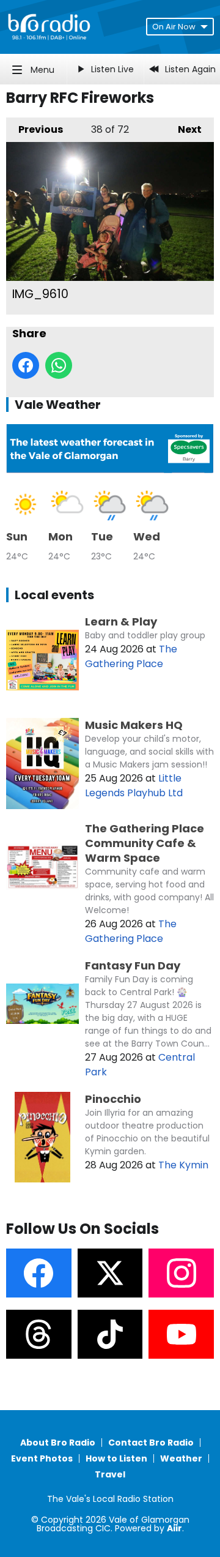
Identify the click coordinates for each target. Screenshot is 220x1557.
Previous (34, 129)
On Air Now (174, 26)
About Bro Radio (57, 1442)
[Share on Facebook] (25, 365)
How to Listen (116, 1458)
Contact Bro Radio (151, 1442)
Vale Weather (58, 404)
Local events (54, 594)
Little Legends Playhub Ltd (134, 785)
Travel (110, 1474)
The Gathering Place (131, 656)
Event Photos (42, 1458)
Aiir (174, 1528)
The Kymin (183, 1165)
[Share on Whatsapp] (58, 365)
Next (184, 129)
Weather (181, 1458)
